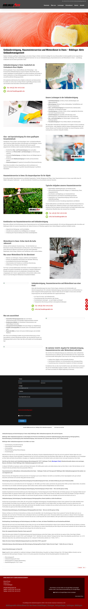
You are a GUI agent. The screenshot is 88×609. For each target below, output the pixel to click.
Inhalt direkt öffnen (79, 596)
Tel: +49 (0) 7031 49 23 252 (68, 1)
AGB (64, 602)
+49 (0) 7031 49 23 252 (14, 589)
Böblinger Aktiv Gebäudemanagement (33, 602)
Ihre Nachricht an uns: (24, 396)
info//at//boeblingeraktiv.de (80, 1)
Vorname (20, 382)
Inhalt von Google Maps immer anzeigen (65, 592)
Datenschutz (60, 602)
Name (20, 379)
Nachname (43, 382)
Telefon (20, 391)
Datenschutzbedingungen (25, 410)
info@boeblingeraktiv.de (9, 587)
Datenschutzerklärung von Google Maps (69, 589)
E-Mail (20, 386)
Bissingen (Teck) (56, 461)
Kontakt (49, 602)
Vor (84, 567)
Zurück (80, 567)
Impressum (54, 602)
